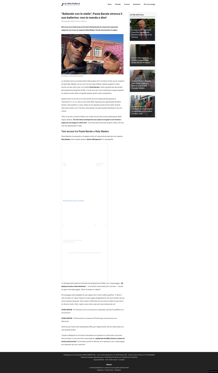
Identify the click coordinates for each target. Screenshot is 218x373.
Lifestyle (118, 4)
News (110, 4)
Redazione (100, 370)
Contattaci (122, 359)
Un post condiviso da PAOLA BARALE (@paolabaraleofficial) (84, 252)
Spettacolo (136, 4)
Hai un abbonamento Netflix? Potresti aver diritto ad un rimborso (140, 60)
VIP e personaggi (149, 4)
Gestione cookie (213, 371)
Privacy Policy (109, 370)
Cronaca (127, 4)
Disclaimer (118, 370)
